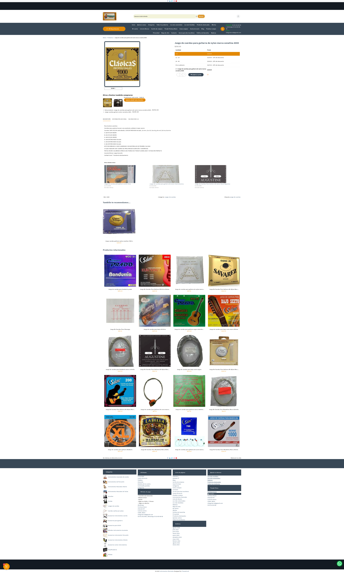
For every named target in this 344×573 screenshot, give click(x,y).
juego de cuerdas (235, 197)
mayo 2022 (176, 539)
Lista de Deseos (177, 499)
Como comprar (177, 488)
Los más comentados (179, 501)
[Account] (238, 16)
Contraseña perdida (144, 486)
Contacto (175, 489)
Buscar (201, 16)
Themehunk (185, 571)
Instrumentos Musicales (180, 497)
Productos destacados (179, 516)
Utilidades (144, 472)
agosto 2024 (176, 528)
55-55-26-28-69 (212, 505)
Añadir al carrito (196, 74)
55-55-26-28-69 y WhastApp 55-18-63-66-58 (150, 516)
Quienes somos (177, 518)
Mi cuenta (175, 508)
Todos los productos (179, 520)
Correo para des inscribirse (181, 491)
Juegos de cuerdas (170, 197)
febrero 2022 (176, 541)
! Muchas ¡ (176, 476)
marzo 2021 (176, 545)
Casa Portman (177, 484)
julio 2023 (176, 529)
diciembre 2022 (177, 537)
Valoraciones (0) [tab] (133, 119)
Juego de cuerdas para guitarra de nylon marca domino (167, 184)
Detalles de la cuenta (144, 484)
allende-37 (176, 478)
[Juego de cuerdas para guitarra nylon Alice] (126, 174)
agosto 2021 (176, 543)
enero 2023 (176, 535)
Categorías (109, 472)
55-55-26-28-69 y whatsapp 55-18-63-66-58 (233, 27)
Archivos (178, 524)
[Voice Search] (196, 16)
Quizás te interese (215, 472)
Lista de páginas (180, 472)
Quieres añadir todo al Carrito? (134, 100)
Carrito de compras (178, 482)
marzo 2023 (176, 533)
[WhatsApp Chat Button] (339, 563)
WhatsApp (141, 505)
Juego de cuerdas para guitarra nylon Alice (117, 184)
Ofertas (175, 510)
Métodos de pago (146, 492)
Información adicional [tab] (119, 119)
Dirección (140, 482)
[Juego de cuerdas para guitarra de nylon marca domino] (171, 174)
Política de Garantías (179, 512)
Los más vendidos (213, 476)
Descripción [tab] (107, 119)
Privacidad (141, 476)
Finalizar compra (178, 495)
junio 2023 (176, 531)
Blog (174, 480)
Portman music (212, 492)
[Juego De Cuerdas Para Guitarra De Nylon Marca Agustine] (216, 174)
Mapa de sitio (177, 506)
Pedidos (140, 480)
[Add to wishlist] (208, 75)
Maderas (175, 504)
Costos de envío (142, 478)
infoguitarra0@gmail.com (233, 32)
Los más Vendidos (178, 503)
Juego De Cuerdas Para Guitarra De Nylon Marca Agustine (212, 184)
